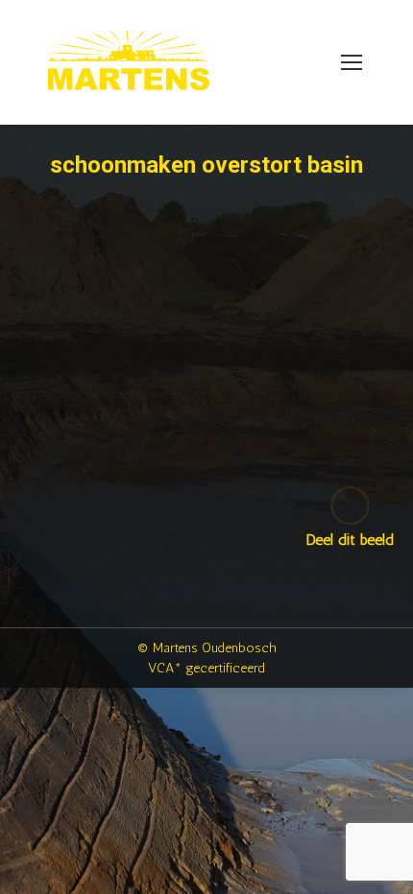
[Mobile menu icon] (351, 62)
